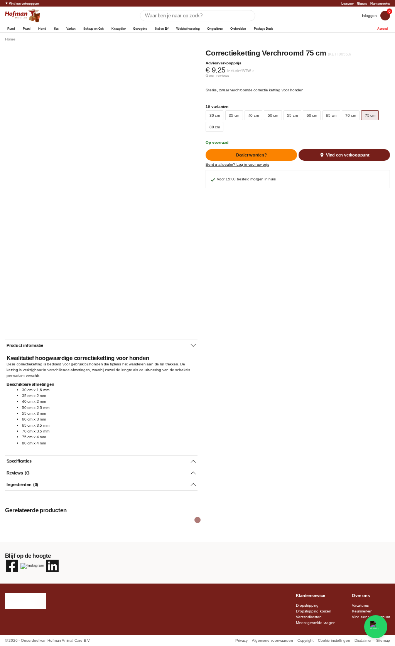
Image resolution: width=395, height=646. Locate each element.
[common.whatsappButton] (375, 626)
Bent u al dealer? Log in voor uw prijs (237, 164)
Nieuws (362, 3)
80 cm (214, 127)
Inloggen (369, 15)
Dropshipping (307, 605)
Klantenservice (380, 3)
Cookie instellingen (334, 640)
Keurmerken (362, 611)
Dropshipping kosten (313, 611)
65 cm (331, 115)
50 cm (273, 115)
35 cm (234, 115)
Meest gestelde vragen (315, 623)
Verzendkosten (309, 617)
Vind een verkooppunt (24, 3)
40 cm (253, 115)
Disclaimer (363, 640)
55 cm (292, 115)
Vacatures (360, 605)
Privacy (241, 640)
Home (10, 39)
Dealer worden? (251, 155)
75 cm (370, 115)
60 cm (312, 115)
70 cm (350, 115)
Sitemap (383, 640)
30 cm (214, 115)
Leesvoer (347, 3)
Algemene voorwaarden (273, 640)
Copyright (306, 640)
